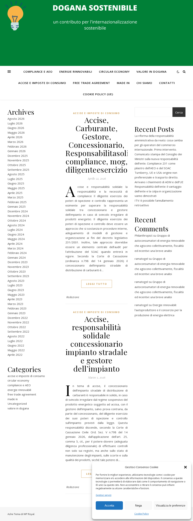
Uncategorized (17, 403)
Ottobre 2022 (17, 327)
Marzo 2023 (15, 304)
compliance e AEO (38, 71)
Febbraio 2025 (17, 202)
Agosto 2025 (16, 174)
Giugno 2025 (16, 183)
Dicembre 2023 (18, 262)
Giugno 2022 (16, 345)
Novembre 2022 (18, 322)
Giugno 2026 (16, 128)
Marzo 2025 (15, 197)
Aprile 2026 (15, 137)
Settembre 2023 (18, 276)
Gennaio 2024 (17, 257)
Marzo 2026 (15, 142)
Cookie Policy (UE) (98, 94)
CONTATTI (167, 83)
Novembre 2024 (18, 216)
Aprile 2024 (15, 243)
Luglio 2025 (15, 179)
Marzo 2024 (15, 248)
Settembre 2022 (18, 331)
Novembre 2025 (18, 160)
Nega (138, 505)
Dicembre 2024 (18, 211)
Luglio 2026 (15, 123)
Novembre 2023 (18, 267)
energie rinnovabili (75, 71)
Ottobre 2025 (17, 165)
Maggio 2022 (16, 350)
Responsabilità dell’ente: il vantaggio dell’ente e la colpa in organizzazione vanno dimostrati (158, 191)
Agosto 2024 (16, 225)
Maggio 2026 (16, 132)
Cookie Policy (141, 513)
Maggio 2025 (16, 188)
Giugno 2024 (16, 234)
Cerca (179, 112)
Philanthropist (143, 235)
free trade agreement (91, 83)
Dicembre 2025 (18, 156)
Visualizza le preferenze (170, 505)
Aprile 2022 (15, 354)
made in (123, 83)
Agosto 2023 (16, 281)
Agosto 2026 (16, 118)
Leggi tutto (96, 284)
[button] (185, 467)
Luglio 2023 (15, 285)
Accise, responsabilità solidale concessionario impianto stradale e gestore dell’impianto (97, 343)
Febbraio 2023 (17, 308)
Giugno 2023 (16, 290)
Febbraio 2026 (17, 146)
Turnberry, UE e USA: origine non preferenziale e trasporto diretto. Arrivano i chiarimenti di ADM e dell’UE (159, 177)
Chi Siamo (144, 83)
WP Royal (29, 514)
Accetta (109, 505)
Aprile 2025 (15, 193)
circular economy (114, 71)
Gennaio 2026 (17, 151)
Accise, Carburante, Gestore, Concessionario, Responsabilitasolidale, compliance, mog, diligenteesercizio (105, 144)
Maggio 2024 (16, 239)
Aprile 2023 (15, 299)
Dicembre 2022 (18, 318)
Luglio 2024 (15, 230)
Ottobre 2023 (17, 271)
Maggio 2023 (16, 294)
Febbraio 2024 (17, 253)
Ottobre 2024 (17, 220)
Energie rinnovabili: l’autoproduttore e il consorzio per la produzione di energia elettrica (158, 310)
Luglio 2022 (15, 341)
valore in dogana (151, 71)
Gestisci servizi (103, 495)
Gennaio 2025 (17, 206)
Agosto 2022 (16, 336)
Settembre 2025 (18, 169)
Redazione (72, 297)
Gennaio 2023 (17, 313)
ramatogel (141, 258)
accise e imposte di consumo (42, 83)
